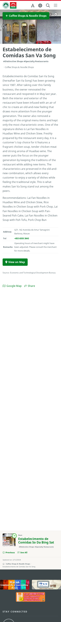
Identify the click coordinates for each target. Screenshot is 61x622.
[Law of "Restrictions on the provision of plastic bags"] (30, 597)
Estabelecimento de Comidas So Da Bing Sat (36, 541)
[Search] (48, 5)
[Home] (3, 564)
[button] (33, 6)
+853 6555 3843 (21, 238)
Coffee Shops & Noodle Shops (18, 564)
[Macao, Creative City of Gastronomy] (14, 585)
